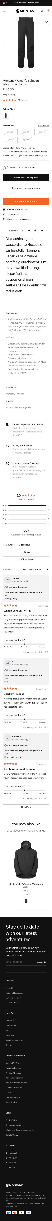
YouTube (12, 1163)
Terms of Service (13, 1097)
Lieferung (9, 1021)
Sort (25, 569)
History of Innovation (14, 993)
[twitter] (29, 230)
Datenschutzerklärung (15, 1125)
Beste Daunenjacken (14, 1078)
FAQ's (8, 1030)
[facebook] (23, 230)
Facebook (13, 1153)
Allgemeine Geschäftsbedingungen (20, 1130)
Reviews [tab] (9, 545)
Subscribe (41, 962)
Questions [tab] (24, 545)
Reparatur (10, 1035)
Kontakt (9, 1045)
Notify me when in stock (26, 201)
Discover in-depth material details (22, 167)
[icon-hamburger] (4, 11)
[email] (42, 230)
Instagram (13, 1158)
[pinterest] (35, 230)
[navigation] (4, 43)
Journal (12, 1167)
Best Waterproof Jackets (16, 1083)
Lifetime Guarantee (14, 1087)
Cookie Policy (11, 1120)
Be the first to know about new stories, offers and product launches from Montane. (26, 951)
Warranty (10, 1092)
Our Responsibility (13, 998)
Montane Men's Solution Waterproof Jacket (26, 885)
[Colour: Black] (6, 113)
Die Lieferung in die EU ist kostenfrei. (26, 3)
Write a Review (30, 560)
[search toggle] (42, 11)
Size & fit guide (43, 126)
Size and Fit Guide (13, 1063)
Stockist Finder (12, 1003)
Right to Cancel (12, 1135)
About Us (9, 988)
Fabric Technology (13, 1068)
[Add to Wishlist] (46, 21)
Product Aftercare (13, 1073)
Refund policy (11, 1102)
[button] (15, 100)
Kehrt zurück (11, 1025)
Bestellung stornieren (14, 1040)
